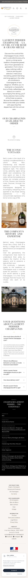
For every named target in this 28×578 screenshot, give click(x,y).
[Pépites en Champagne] (6, 8)
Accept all (14, 570)
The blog (14, 515)
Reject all (8, 574)
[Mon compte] (20, 8)
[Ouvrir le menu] (26, 8)
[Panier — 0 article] (23, 8)
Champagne (9, 56)
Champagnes (19, 16)
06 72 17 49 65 (15, 532)
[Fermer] (24, 556)
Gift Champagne (14, 491)
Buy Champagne (9, 16)
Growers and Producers (14, 489)
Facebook (9, 536)
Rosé (14, 507)
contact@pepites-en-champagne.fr (14, 534)
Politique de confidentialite (8, 565)
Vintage (14, 509)
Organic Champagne (14, 487)
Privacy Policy (14, 522)
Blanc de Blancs (14, 502)
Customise (19, 574)
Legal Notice (14, 520)
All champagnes (14, 500)
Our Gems (14, 494)
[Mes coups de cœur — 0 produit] (17, 8)
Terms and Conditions (14, 517)
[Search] (13, 8)
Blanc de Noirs (14, 504)
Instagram (17, 536)
